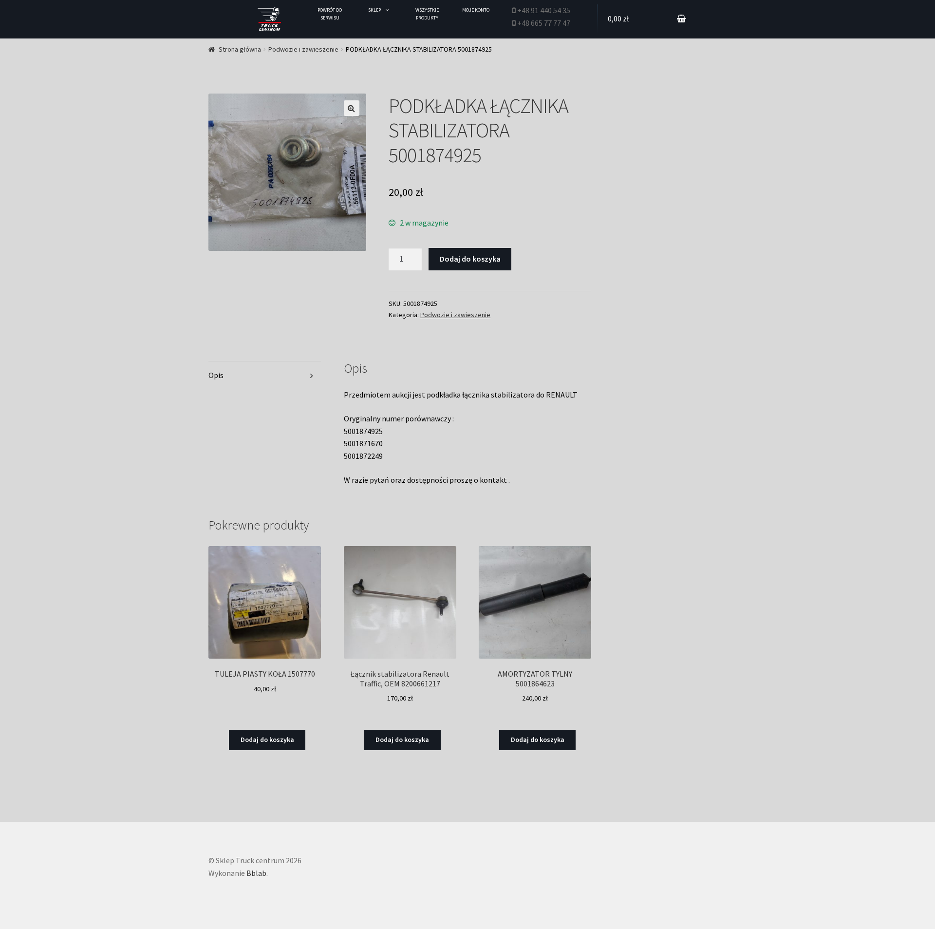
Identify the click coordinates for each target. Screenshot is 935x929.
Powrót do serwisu (330, 14)
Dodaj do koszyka (470, 259)
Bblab (256, 873)
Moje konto (475, 10)
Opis (216, 375)
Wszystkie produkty (427, 14)
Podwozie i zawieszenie (303, 49)
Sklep (374, 10)
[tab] (264, 375)
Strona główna (240, 49)
